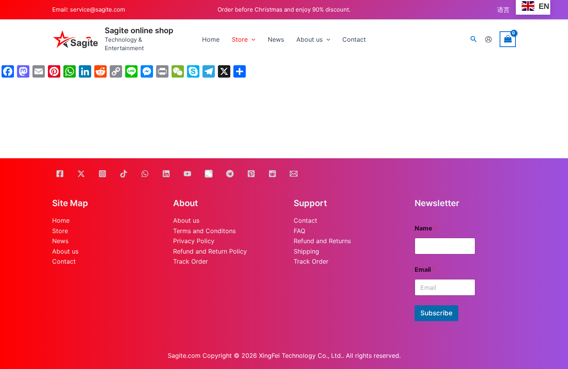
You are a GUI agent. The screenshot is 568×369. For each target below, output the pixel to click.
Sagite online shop (139, 30)
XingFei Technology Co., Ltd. (300, 355)
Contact (64, 261)
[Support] (293, 173)
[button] (473, 39)
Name (426, 228)
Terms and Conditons (204, 231)
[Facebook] (60, 173)
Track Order (190, 261)
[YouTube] (187, 173)
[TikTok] (123, 173)
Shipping (306, 251)
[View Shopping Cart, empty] (508, 39)
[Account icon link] (488, 39)
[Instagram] (102, 173)
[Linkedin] (166, 173)
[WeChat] (208, 173)
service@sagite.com (97, 9)
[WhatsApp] (145, 173)
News (60, 241)
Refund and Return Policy (210, 251)
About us (65, 251)
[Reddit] (272, 173)
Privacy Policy (193, 241)
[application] (251, 39)
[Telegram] (230, 173)
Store (60, 231)
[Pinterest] (251, 173)
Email (425, 269)
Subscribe (436, 313)
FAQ (299, 231)
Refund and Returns (322, 241)
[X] (81, 173)
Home (61, 220)
